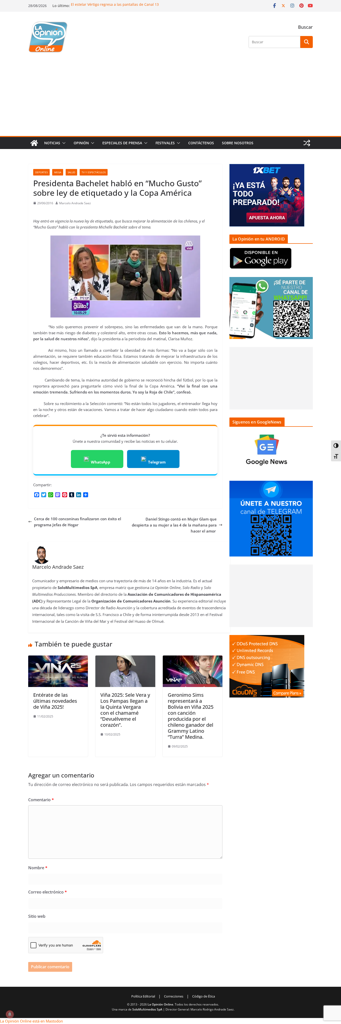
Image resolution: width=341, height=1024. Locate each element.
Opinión (81, 142)
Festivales (165, 142)
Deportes (41, 172)
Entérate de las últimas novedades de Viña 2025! (55, 701)
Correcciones (173, 996)
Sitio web (36, 916)
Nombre (37, 867)
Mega (57, 172)
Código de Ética (203, 996)
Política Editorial (143, 996)
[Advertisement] (170, 99)
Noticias (52, 142)
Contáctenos (201, 142)
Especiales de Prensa (122, 142)
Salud (71, 172)
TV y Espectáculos (94, 172)
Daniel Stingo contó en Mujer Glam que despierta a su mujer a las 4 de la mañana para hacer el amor (174, 525)
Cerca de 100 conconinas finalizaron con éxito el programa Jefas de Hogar (77, 521)
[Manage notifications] (10, 1014)
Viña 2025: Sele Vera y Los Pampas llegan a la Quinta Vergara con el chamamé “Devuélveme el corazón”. (125, 710)
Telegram (157, 462)
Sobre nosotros (237, 142)
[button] (63, 143)
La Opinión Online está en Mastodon (31, 1021)
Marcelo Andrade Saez (75, 203)
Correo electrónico (47, 892)
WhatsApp (100, 462)
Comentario (41, 799)
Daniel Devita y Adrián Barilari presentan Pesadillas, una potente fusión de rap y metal (143, 4)
